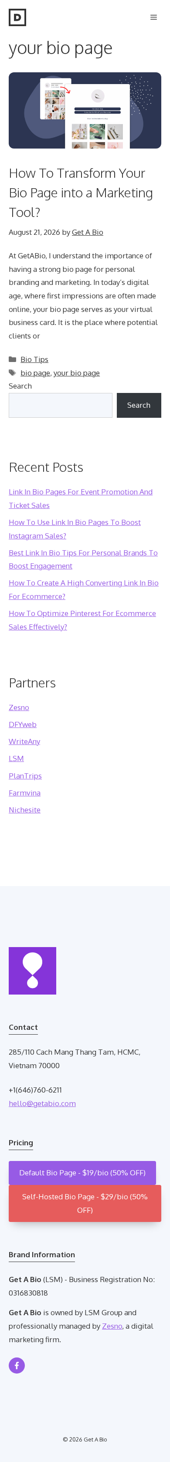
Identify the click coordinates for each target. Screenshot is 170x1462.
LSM (16, 758)
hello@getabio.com (42, 1103)
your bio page (77, 372)
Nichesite (25, 809)
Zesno (19, 707)
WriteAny (24, 741)
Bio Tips (34, 359)
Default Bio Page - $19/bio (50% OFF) (82, 1172)
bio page (35, 372)
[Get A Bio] (17, 17)
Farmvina (25, 792)
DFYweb (23, 724)
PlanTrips (25, 775)
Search (20, 385)
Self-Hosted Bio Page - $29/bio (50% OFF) (85, 1203)
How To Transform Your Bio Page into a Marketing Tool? (81, 192)
